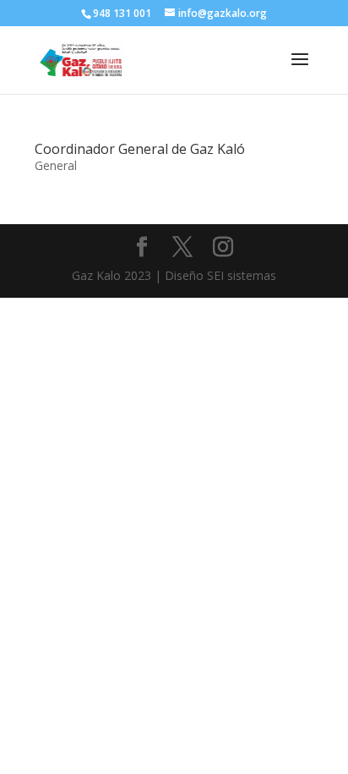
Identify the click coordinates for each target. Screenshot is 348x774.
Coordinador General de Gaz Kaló (140, 149)
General (56, 165)
